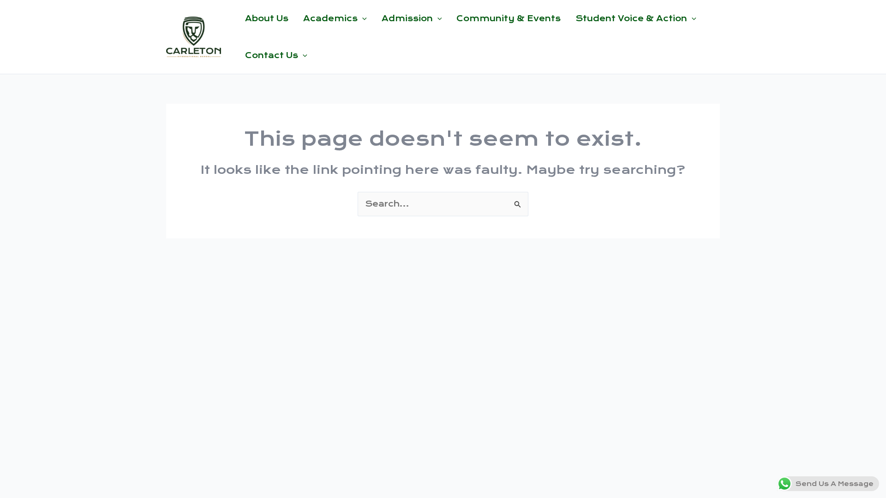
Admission (407, 18)
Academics (330, 18)
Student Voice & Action (631, 18)
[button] (362, 18)
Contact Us (271, 55)
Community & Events (508, 18)
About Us (266, 18)
